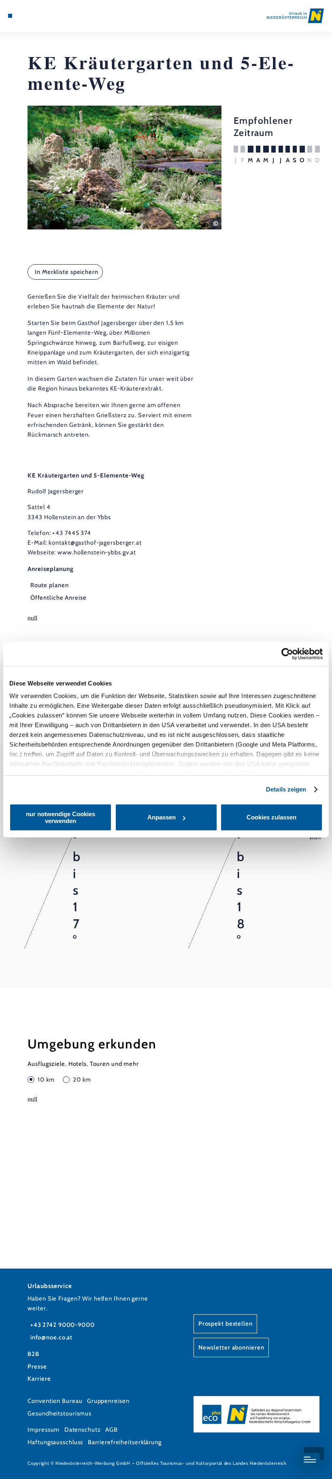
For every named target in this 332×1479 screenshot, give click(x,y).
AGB (111, 1429)
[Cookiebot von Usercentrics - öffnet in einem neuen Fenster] (287, 654)
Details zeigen (286, 789)
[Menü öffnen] (10, 16)
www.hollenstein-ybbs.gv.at (96, 552)
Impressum (44, 1429)
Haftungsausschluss (55, 1442)
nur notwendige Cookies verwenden (60, 817)
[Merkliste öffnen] (33, 16)
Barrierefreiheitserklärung (125, 1442)
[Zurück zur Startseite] (295, 15)
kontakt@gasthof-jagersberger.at (95, 542)
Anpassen (161, 817)
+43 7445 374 (71, 533)
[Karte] (25, 16)
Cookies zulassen (271, 817)
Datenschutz (82, 1429)
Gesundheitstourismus (60, 1413)
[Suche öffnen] (41, 16)
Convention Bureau (55, 1401)
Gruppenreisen (108, 1401)
